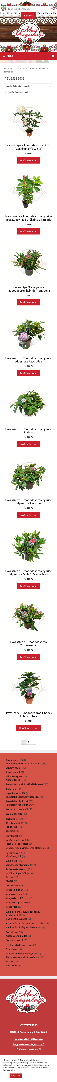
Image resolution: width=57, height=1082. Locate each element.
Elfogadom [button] (15, 1076)
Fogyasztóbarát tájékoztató (28, 1044)
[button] (5, 1075)
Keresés (28, 15)
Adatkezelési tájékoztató (28, 1039)
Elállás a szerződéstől (28, 1049)
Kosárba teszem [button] (28, 444)
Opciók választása (28, 728)
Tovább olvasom (28, 160)
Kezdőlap (8, 68)
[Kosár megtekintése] (53, 56)
